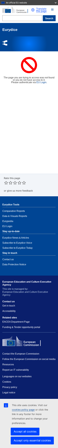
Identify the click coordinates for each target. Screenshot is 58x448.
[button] (52, 9)
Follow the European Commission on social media (28, 359)
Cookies (6, 382)
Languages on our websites (17, 376)
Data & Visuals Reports (14, 216)
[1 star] (6, 183)
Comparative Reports (13, 211)
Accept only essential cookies (32, 440)
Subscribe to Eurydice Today (17, 248)
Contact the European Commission (20, 353)
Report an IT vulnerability (15, 370)
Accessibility (9, 311)
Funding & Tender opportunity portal (21, 327)
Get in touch (8, 305)
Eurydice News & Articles (15, 237)
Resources (8, 364)
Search (49, 18)
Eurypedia (7, 221)
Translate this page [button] (41, 9)
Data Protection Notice (14, 264)
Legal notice (8, 392)
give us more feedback (20, 190)
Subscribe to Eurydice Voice (17, 243)
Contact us (8, 259)
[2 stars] (8, 183)
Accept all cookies (25, 431)
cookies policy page (23, 409)
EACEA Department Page (16, 322)
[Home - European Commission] (16, 9)
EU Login (41, 82)
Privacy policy (9, 387)
